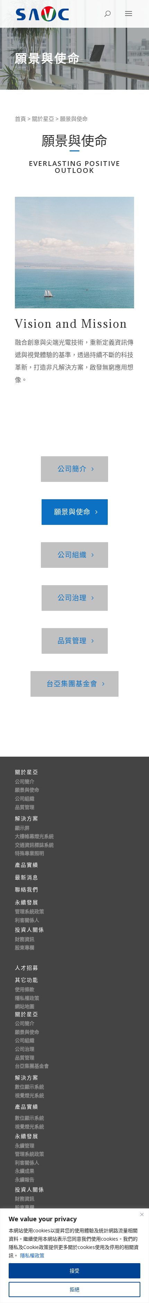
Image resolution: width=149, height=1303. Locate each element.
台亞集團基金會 (71, 683)
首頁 (20, 119)
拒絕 (74, 1289)
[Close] (142, 1214)
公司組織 (72, 555)
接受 (74, 1270)
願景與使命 (72, 512)
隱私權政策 (32, 1255)
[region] (74, 1255)
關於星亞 (43, 119)
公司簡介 (72, 469)
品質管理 (72, 640)
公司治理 (72, 597)
